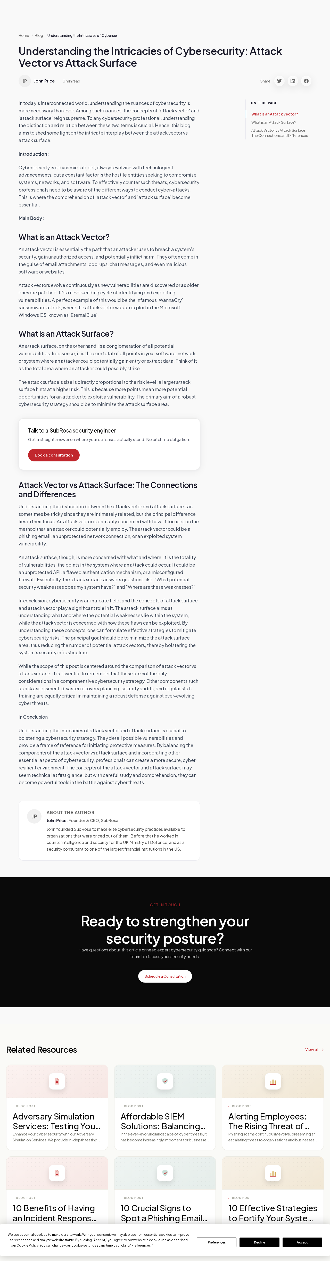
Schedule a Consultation (165, 976)
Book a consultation (54, 455)
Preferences (217, 1242)
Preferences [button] (141, 1245)
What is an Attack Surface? (273, 122)
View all (311, 1049)
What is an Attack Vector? (274, 114)
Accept (302, 1242)
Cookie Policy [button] (27, 1245)
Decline (259, 1242)
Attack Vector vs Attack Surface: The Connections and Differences (279, 133)
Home (24, 35)
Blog (39, 35)
